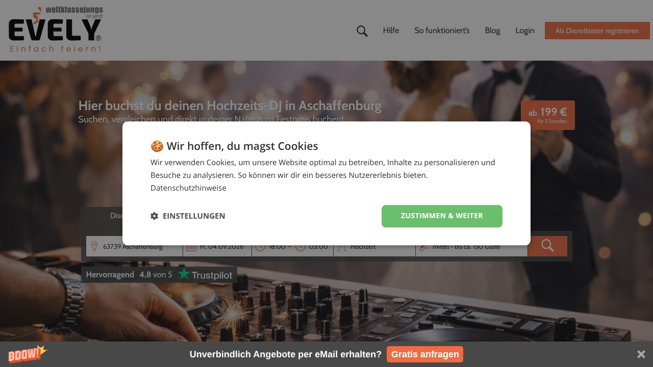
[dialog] (326, 183)
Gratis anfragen (425, 354)
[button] (326, 354)
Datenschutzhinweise (188, 188)
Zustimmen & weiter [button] (442, 216)
